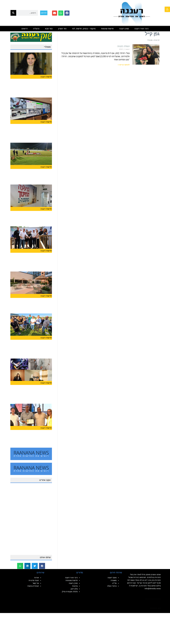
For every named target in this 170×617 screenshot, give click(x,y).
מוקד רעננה (112, 577)
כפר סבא (49, 28)
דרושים (24, 28)
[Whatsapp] (60, 13)
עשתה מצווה (123, 46)
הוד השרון (62, 28)
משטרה (114, 580)
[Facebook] (66, 13)
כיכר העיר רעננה (141, 28)
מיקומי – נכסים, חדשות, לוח (83, 28)
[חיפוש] (13, 13)
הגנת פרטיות (34, 580)
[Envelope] (54, 13)
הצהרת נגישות (33, 586)
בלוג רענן (74, 589)
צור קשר (36, 583)
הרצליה (36, 28)
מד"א (114, 583)
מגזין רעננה (124, 28)
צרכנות (75, 586)
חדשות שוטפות (107, 28)
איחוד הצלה (112, 586)
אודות (36, 577)
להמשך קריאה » (124, 65)
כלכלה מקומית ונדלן (70, 591)
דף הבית (156, 40)
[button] (167, 9)
